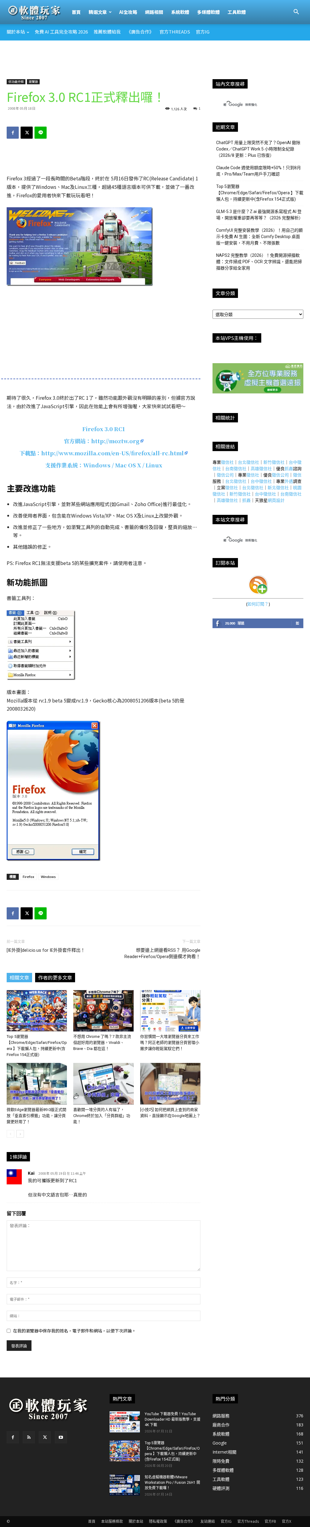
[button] (296, 12)
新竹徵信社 (274, 462)
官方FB (270, 1521)
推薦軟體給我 (107, 31)
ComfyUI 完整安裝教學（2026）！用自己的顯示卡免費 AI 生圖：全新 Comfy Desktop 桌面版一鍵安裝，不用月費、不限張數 (259, 236)
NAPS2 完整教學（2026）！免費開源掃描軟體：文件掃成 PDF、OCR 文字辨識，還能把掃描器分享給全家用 (259, 261)
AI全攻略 (128, 12)
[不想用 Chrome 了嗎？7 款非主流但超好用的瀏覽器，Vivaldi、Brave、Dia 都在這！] (103, 1010)
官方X (286, 1521)
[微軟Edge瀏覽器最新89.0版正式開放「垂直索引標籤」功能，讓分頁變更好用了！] (37, 1083)
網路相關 (154, 12)
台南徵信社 (235, 468)
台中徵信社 (261, 481)
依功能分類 (16, 81)
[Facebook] (13, 133)
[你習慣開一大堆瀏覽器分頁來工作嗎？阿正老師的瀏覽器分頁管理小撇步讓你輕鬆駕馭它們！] (170, 1010)
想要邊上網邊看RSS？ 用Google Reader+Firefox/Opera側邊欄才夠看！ (162, 953)
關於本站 (16, 31)
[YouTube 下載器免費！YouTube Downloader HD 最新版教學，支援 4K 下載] (125, 1421)
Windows (48, 876)
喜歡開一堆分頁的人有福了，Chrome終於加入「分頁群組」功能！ (101, 1115)
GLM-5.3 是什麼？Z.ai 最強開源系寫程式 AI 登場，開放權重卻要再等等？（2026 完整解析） (259, 214)
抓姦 (289, 468)
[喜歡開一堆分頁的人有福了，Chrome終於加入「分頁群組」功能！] (103, 1083)
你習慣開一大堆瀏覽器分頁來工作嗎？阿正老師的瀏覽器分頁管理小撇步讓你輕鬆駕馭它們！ (169, 1042)
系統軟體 (180, 12)
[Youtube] (61, 1437)
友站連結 (207, 1521)
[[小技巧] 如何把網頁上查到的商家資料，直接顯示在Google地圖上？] (170, 1083)
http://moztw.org (115, 441)
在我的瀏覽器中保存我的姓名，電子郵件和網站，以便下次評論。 (74, 1331)
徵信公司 (225, 475)
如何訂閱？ (258, 604)
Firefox (28, 876)
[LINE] (41, 133)
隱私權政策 (158, 1521)
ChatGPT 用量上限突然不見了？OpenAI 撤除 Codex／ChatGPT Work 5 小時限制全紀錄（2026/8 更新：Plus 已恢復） (258, 149)
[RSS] (29, 1437)
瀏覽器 (33, 81)
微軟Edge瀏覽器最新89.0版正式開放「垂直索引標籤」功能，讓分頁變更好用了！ (36, 1115)
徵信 (297, 475)
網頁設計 (276, 500)
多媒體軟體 (208, 12)
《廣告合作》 (140, 31)
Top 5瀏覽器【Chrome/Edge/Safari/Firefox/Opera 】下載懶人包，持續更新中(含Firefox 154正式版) (259, 193)
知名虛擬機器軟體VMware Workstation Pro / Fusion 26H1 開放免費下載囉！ (172, 1482)
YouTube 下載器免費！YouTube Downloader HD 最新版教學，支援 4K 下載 (172, 1419)
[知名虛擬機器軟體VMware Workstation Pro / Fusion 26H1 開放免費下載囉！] (125, 1485)
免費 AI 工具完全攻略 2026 (61, 31)
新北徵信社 (278, 487)
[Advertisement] (155, 57)
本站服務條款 (112, 1521)
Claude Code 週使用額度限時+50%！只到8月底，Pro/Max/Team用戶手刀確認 (258, 170)
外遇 (289, 481)
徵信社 (227, 462)
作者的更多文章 (55, 977)
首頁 (76, 12)
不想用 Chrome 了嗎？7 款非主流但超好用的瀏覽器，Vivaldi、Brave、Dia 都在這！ (102, 1042)
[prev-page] (10, 1134)
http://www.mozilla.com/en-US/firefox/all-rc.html (112, 453)
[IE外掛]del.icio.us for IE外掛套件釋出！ (46, 950)
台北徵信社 (248, 462)
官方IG (202, 31)
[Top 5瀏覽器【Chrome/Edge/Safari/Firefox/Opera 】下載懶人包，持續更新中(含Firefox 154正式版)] (37, 1010)
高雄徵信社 (261, 468)
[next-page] (20, 1134)
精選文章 (98, 12)
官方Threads (175, 31)
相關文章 (19, 977)
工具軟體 (237, 12)
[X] (27, 133)
